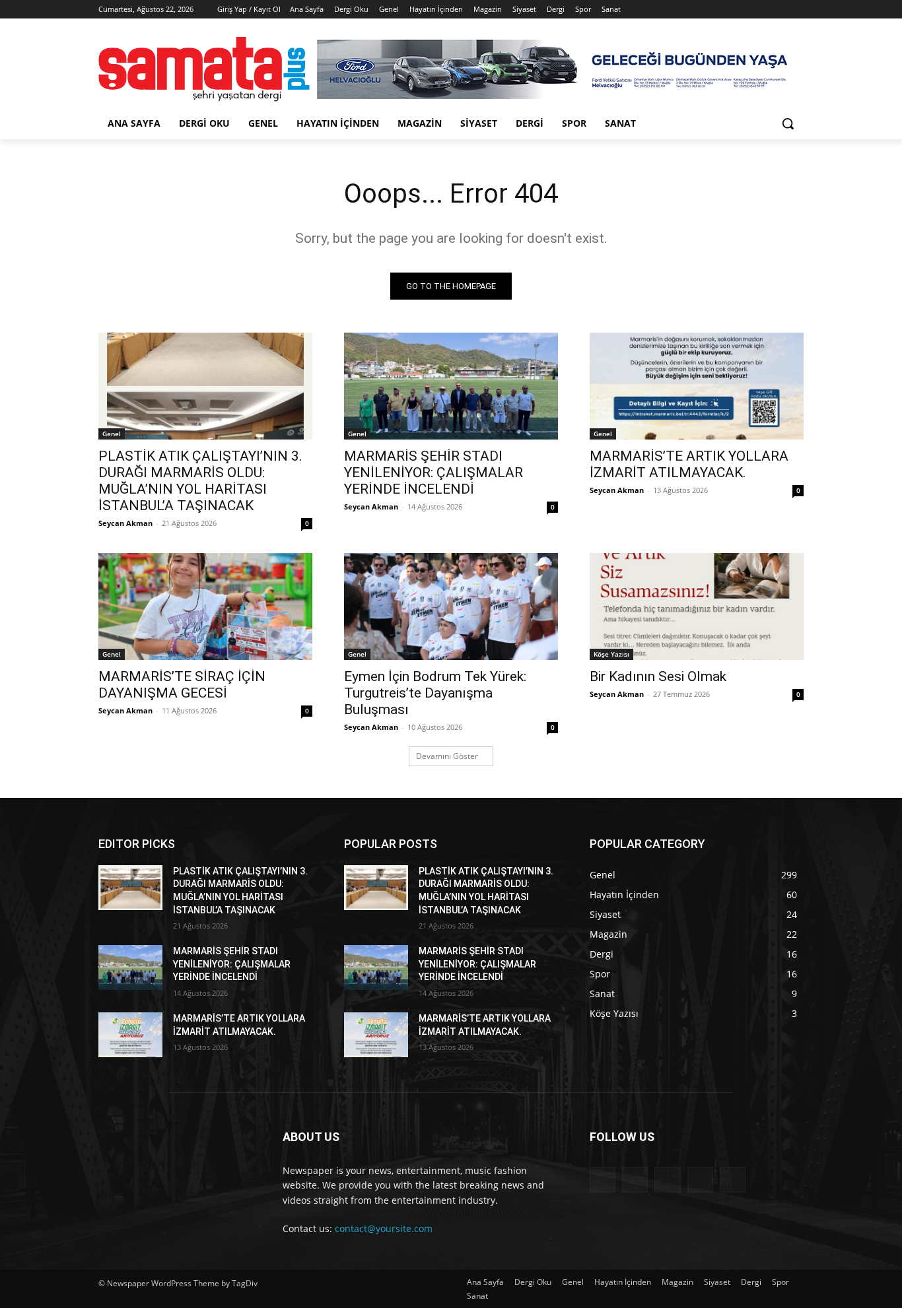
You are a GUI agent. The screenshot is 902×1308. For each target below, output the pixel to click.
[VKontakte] (733, 1180)
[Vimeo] (777, 9)
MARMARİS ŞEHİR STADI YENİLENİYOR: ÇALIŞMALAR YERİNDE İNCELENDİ (433, 472)
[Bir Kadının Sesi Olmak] (697, 606)
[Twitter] (759, 9)
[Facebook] (722, 9)
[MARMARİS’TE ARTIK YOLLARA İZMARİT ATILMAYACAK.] (697, 386)
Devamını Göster (447, 756)
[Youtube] (796, 9)
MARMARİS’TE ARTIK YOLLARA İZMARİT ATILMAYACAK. (689, 464)
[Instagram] (741, 9)
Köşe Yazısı (611, 654)
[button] (788, 123)
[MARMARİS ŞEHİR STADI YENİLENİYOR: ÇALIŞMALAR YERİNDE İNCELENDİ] (451, 386)
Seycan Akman (125, 523)
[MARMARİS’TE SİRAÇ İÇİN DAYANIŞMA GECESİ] (205, 606)
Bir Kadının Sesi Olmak (658, 676)
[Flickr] (667, 1180)
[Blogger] (602, 1180)
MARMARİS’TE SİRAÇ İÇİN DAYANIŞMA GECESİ (181, 685)
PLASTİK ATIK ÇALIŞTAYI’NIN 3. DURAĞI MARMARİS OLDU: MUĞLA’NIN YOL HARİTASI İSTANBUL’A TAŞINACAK (200, 480)
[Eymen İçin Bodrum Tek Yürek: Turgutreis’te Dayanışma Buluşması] (451, 606)
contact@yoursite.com (384, 1228)
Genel (111, 433)
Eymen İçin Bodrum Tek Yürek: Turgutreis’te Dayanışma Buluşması (435, 693)
